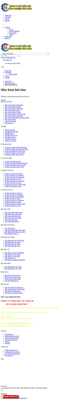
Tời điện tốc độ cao (11, 135)
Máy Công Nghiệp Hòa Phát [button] (10, 297)
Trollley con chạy (10, 141)
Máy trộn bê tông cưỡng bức (14, 109)
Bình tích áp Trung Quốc (13, 279)
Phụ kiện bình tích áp (11, 281)
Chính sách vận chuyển (12, 352)
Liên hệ (7, 21)
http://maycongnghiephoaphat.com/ (18, 325)
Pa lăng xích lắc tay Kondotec (14, 200)
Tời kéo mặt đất (10, 130)
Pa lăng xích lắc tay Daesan (13, 193)
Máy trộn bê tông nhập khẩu (14, 105)
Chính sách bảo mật (11, 350)
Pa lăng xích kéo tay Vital (13, 186)
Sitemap (7, 343)
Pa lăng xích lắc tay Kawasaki (14, 197)
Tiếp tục (3, 100)
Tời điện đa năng (10, 137)
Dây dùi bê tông (10, 228)
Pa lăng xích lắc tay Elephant (14, 195)
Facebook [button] (4, 386)
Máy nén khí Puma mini (12, 291)
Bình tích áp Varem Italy (12, 275)
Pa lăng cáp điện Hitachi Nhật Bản (16, 147)
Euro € (11, 29)
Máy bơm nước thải (11, 220)
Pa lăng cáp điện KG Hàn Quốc (15, 151)
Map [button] (2, 359)
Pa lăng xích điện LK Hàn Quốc (15, 165)
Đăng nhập (8, 36)
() (7, 60)
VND (7, 27)
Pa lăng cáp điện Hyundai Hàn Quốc (16, 149)
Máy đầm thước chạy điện (13, 268)
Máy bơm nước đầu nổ (12, 221)
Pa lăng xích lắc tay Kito (12, 198)
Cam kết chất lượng (11, 340)
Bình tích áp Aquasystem (13, 277)
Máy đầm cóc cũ (10, 258)
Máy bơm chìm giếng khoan (14, 212)
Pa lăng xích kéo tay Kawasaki (14, 177)
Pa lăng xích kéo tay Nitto (13, 183)
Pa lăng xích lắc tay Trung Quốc (15, 204)
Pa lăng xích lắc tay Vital (13, 206)
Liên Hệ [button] (3, 331)
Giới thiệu (8, 17)
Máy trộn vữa (9, 123)
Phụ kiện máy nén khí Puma (14, 293)
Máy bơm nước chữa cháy (13, 214)
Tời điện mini (9, 133)
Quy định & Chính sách (12, 354)
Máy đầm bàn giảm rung (12, 246)
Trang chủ (8, 15)
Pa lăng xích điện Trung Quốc (14, 167)
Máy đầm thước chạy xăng (13, 267)
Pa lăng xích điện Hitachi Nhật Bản (16, 163)
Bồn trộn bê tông (10, 119)
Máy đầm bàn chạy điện (12, 244)
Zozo (45, 388)
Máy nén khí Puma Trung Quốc (15, 289)
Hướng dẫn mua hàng (12, 338)
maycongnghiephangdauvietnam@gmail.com (19, 323)
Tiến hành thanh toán (20, 398)
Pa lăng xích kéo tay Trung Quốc (15, 184)
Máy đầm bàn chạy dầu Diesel (14, 240)
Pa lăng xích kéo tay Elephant (14, 175)
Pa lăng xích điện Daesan (13, 161)
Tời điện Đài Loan (11, 139)
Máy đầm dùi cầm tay (12, 234)
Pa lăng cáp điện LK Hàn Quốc (15, 153)
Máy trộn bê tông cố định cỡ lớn (15, 114)
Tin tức (7, 19)
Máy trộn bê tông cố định (13, 112)
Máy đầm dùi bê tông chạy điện (15, 232)
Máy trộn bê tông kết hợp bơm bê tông (17, 118)
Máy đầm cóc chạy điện (12, 256)
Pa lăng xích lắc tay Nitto (13, 202)
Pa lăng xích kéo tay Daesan (14, 174)
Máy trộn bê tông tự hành (13, 107)
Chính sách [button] (4, 347)
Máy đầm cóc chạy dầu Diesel (14, 253)
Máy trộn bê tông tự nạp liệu (14, 116)
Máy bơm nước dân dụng (13, 216)
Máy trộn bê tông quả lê (12, 110)
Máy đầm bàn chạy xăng (12, 242)
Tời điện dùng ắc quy (11, 132)
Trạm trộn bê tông (10, 121)
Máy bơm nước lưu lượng (13, 218)
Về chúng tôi (9, 334)
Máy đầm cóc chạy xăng (12, 254)
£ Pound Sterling (14, 31)
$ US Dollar (13, 33)
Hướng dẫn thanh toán (12, 336)
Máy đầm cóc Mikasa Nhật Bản (15, 260)
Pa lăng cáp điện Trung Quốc (14, 155)
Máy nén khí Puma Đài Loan (14, 287)
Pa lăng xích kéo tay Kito (13, 179)
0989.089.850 (10, 58)
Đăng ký (7, 38)
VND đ (11, 35)
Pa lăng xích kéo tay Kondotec (14, 181)
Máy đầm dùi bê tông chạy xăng (15, 230)
